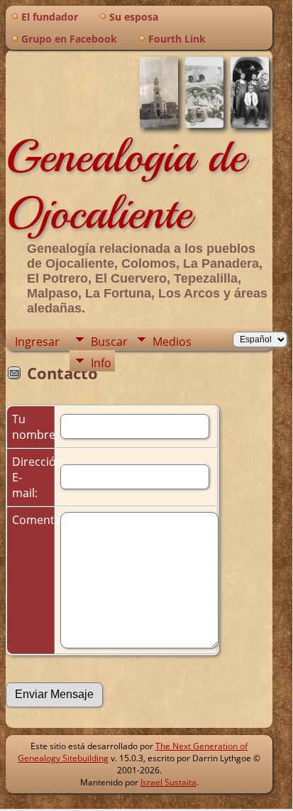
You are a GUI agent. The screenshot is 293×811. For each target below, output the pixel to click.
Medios (172, 341)
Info (101, 363)
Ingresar (37, 341)
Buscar (109, 341)
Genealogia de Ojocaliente (125, 184)
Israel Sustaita (168, 782)
